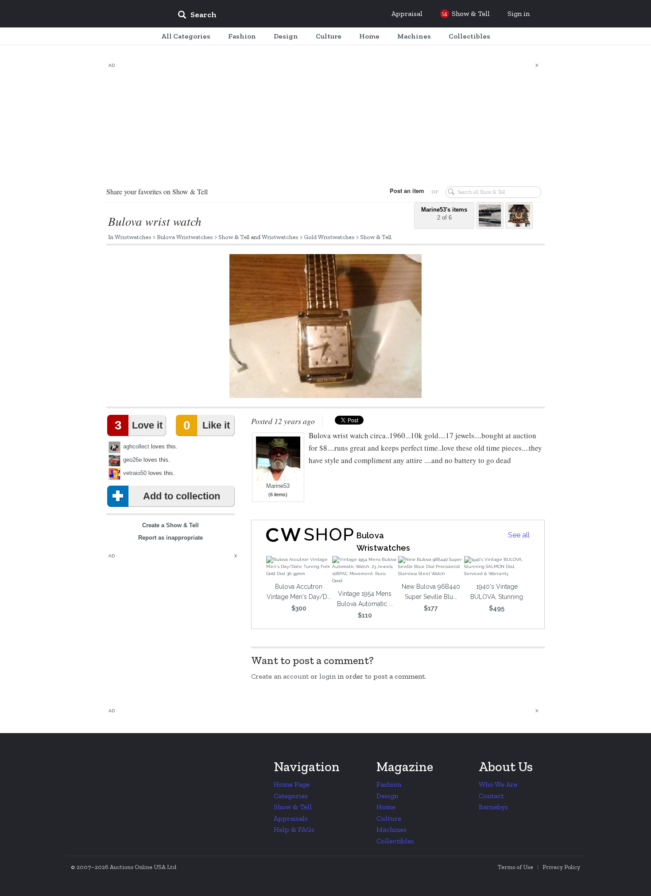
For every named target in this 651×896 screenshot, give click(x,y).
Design (387, 796)
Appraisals (291, 818)
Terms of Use (515, 867)
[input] (261, 16)
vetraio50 (135, 473)
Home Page (292, 784)
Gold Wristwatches (329, 236)
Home (385, 807)
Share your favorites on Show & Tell (157, 191)
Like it (206, 425)
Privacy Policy (561, 867)
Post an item (407, 190)
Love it (139, 425)
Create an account (280, 676)
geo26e (132, 459)
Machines (391, 829)
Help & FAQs (294, 829)
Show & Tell (233, 236)
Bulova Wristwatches (185, 236)
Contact (491, 796)
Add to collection (181, 496)
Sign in (519, 13)
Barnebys (493, 807)
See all (519, 535)
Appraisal (406, 13)
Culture (388, 818)
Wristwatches (133, 236)
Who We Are (498, 784)
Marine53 (278, 486)
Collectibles (395, 841)
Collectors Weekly (117, 14)
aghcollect (136, 446)
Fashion (388, 784)
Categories (291, 796)
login (327, 676)
